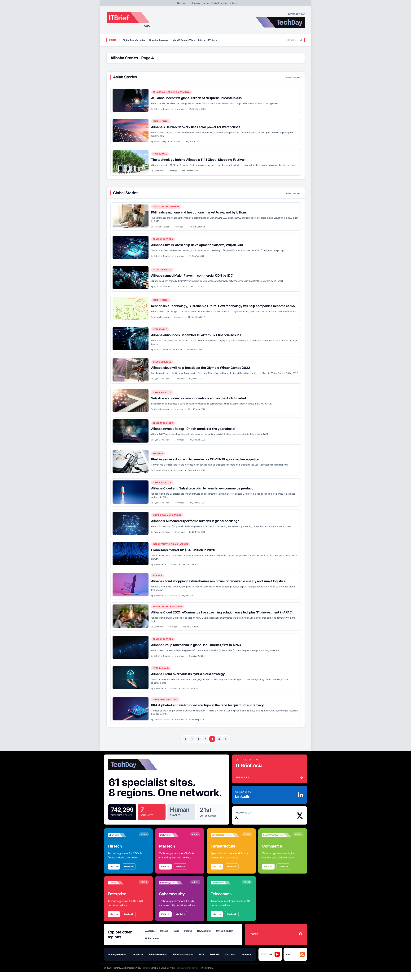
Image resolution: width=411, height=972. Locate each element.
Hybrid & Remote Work (183, 40)
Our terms (246, 954)
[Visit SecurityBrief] (173, 882)
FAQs (202, 954)
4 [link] (212, 739)
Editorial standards (183, 954)
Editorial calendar (158, 954)
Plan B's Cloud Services (163, 967)
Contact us (137, 954)
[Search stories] (300, 933)
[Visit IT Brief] (122, 882)
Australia (150, 930)
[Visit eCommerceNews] (276, 834)
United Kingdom (224, 930)
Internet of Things (207, 40)
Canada (164, 930)
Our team (230, 954)
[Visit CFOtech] (122, 834)
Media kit (129, 866)
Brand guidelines (117, 954)
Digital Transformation (134, 40)
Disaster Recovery (158, 40)
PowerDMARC (206, 967)
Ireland (188, 930)
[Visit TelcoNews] (225, 882)
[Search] (301, 40)
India (176, 930)
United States (152, 938)
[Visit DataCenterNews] (225, 834)
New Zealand (204, 930)
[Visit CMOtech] (173, 834)
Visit (112, 866)
